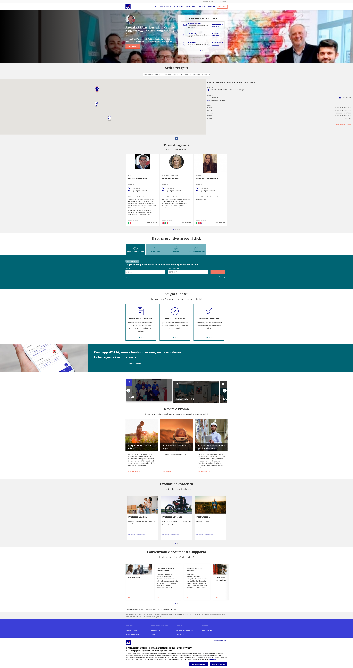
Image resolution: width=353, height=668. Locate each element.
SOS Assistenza (207, 630)
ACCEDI (141, 338)
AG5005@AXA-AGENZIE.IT (218, 100)
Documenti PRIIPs (131, 630)
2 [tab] (203, 51)
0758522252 (215, 97)
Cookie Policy (212, 659)
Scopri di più (216, 26)
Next (225, 391)
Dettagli (167, 471)
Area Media (180, 635)
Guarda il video (134, 471)
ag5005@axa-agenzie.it (140, 191)
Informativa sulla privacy (218, 277)
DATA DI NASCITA (173, 268)
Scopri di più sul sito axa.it (138, 534)
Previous (128, 391)
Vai (130, 597)
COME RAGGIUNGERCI (343, 124)
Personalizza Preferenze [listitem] (198, 664)
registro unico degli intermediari (167, 609)
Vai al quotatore (218, 24)
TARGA (127, 268)
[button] (97, 89)
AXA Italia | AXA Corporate (184, 630)
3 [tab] (205, 51)
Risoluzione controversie (133, 635)
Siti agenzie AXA (156, 630)
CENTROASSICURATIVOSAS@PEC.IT (151, 617)
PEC (203, 635)
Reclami (153, 635)
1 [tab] (200, 51)
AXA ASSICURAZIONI (208, 1)
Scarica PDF (162, 595)
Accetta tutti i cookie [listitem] (218, 664)
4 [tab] (180, 229)
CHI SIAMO (223, 1)
